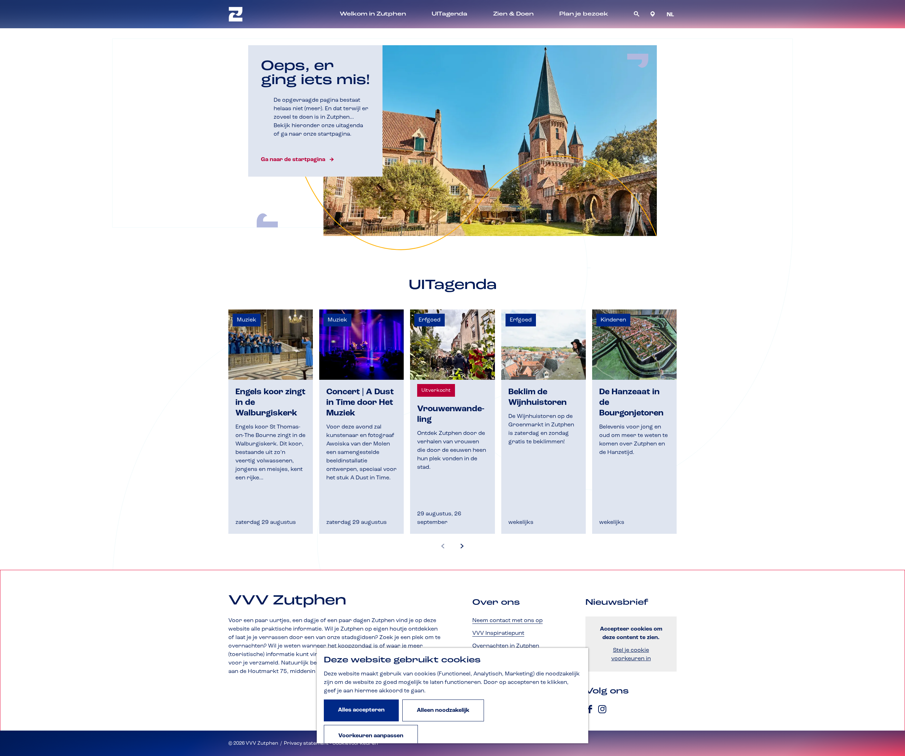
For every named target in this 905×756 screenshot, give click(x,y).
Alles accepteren (361, 710)
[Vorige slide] (443, 546)
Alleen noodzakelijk (443, 710)
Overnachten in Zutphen (505, 646)
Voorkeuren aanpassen (370, 736)
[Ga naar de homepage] (235, 14)
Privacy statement (306, 743)
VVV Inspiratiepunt (498, 633)
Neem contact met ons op (507, 621)
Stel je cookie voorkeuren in (631, 655)
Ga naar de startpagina (293, 160)
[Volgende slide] (462, 546)
